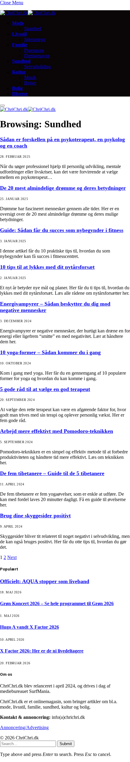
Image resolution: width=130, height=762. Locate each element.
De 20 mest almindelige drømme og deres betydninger (63, 188)
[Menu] (2, 105)
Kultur (19, 72)
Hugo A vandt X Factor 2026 (29, 627)
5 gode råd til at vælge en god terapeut (45, 389)
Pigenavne (34, 50)
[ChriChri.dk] (28, 12)
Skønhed (32, 28)
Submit (66, 743)
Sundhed (21, 61)
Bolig (17, 88)
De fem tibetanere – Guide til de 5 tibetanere (52, 473)
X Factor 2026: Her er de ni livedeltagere (41, 650)
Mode (18, 23)
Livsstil (19, 34)
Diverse (20, 93)
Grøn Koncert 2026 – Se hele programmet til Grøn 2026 (57, 603)
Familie (19, 44)
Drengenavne (37, 55)
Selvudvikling (37, 66)
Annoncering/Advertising (24, 727)
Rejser (30, 82)
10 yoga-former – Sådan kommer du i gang (50, 352)
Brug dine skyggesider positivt (35, 516)
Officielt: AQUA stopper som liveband (44, 581)
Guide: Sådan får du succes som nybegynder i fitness (61, 230)
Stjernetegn (35, 39)
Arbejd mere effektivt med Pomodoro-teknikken (56, 431)
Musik (30, 77)
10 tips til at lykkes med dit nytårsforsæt (47, 267)
